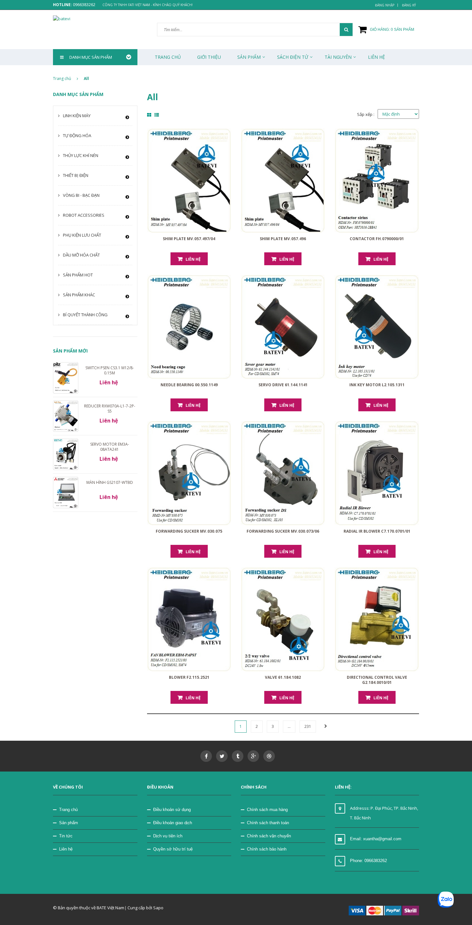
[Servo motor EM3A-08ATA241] (65, 454)
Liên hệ (66, 849)
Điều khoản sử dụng (172, 809)
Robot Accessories (83, 215)
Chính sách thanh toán (268, 822)
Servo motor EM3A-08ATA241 (109, 446)
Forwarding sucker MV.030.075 (189, 531)
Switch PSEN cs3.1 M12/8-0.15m (109, 370)
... (289, 726)
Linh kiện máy (77, 115)
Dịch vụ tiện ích (167, 835)
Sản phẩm (249, 57)
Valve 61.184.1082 (283, 677)
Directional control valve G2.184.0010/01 (377, 680)
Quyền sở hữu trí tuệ (173, 849)
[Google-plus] (253, 756)
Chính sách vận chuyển (269, 835)
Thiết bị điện (75, 175)
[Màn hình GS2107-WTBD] (65, 492)
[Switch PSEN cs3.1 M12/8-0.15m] (65, 377)
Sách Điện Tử (292, 57)
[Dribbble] (269, 756)
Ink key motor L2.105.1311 (377, 385)
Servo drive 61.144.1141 (283, 385)
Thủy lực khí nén (80, 155)
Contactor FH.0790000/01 (377, 238)
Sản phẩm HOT (78, 275)
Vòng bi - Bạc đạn (81, 195)
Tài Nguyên (338, 57)
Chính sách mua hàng (267, 809)
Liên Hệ (376, 57)
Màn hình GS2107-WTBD (109, 482)
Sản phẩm (68, 822)
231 (307, 726)
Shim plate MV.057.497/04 (189, 238)
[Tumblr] (237, 756)
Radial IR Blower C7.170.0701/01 (377, 531)
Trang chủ (168, 57)
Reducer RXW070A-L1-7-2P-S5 (109, 408)
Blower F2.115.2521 (189, 677)
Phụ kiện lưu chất (82, 235)
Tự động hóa (77, 135)
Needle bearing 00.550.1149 (189, 385)
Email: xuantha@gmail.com (375, 838)
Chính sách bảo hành (266, 849)
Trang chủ (68, 809)
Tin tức (66, 835)
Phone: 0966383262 (368, 860)
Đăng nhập (384, 5)
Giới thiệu (209, 57)
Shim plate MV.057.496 (283, 238)
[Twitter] (222, 756)
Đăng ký (409, 5)
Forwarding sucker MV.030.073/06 (283, 531)
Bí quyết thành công (85, 315)
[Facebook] (206, 756)
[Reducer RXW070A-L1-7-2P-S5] (65, 416)
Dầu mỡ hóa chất (81, 255)
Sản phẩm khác (79, 295)
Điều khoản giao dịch (172, 822)
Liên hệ (193, 259)
